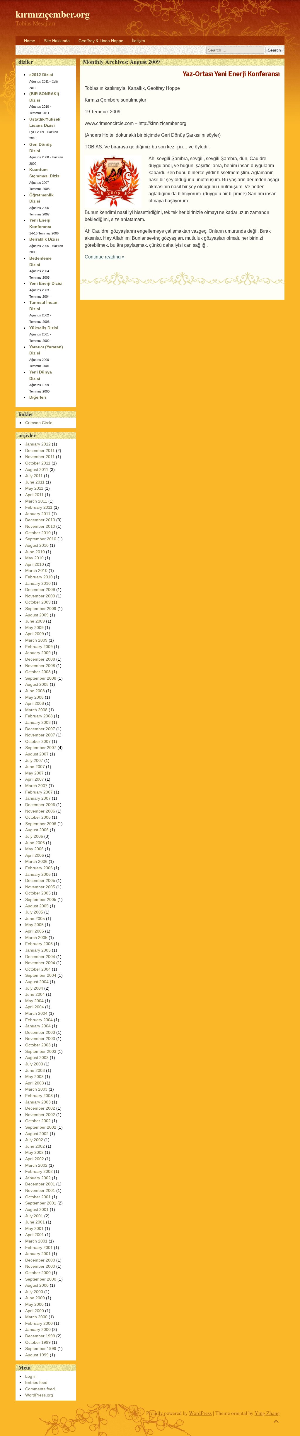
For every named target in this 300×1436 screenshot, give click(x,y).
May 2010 (34, 558)
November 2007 (40, 735)
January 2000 (38, 1329)
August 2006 (37, 829)
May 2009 (34, 627)
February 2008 (39, 716)
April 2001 (34, 1234)
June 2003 (35, 1070)
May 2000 (34, 1304)
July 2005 (34, 912)
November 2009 (40, 596)
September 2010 (40, 539)
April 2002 (34, 1158)
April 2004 (34, 1007)
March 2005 (36, 937)
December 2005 (40, 880)
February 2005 (39, 943)
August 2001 (37, 1209)
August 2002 (37, 1133)
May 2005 (34, 924)
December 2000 (40, 1260)
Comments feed (40, 1389)
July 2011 (34, 475)
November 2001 (40, 1190)
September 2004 (40, 975)
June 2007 (35, 766)
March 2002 (36, 1165)
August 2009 (37, 615)
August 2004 (37, 981)
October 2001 (38, 1197)
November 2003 (40, 1038)
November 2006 (40, 811)
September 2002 (40, 1127)
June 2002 (35, 1146)
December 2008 (40, 659)
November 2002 (40, 1114)
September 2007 (40, 747)
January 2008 (38, 722)
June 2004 (35, 994)
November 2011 (40, 456)
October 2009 (38, 602)
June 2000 (35, 1298)
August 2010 (37, 545)
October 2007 (38, 741)
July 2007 (34, 760)
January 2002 (38, 1177)
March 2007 (36, 785)
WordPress (200, 1412)
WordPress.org (39, 1395)
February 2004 (39, 1019)
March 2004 (36, 1013)
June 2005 (35, 918)
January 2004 (38, 1026)
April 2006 (34, 855)
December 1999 (40, 1336)
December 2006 (40, 804)
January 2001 (38, 1253)
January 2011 (37, 513)
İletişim (138, 40)
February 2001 (39, 1247)
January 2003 (38, 1102)
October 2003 (38, 1045)
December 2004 (40, 956)
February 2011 (38, 507)
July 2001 (34, 1216)
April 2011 (34, 494)
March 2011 (36, 501)
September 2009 (40, 608)
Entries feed (36, 1382)
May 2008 (34, 697)
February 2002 (39, 1171)
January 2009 (38, 652)
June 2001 (35, 1222)
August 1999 (37, 1355)
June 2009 (35, 621)
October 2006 (38, 817)
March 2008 (36, 709)
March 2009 (36, 640)
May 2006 (34, 848)
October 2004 (38, 969)
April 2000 (34, 1310)
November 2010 (40, 526)
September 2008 (40, 678)
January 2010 (38, 583)
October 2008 (38, 671)
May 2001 (34, 1228)
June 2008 (35, 690)
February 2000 (39, 1323)
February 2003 (39, 1095)
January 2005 (38, 950)
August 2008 (37, 684)
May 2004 (34, 1000)
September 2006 (40, 823)
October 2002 (38, 1120)
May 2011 (34, 488)
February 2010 (39, 577)
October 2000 (38, 1272)
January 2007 (38, 798)
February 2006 (39, 868)
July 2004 (34, 988)
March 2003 (36, 1089)
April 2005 (34, 931)
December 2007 (40, 728)
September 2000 (40, 1279)
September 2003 (40, 1051)
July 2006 (34, 836)
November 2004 (40, 962)
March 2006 (36, 861)
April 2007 (34, 779)
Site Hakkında (57, 40)
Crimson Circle (38, 422)
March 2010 (36, 570)
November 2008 (40, 665)
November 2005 (40, 887)
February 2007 (39, 792)
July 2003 (34, 1064)
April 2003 (34, 1083)
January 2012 (38, 444)
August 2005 (37, 906)
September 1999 (40, 1348)
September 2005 (40, 899)
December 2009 (40, 589)
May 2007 (34, 773)
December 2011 (40, 450)
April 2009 (34, 633)
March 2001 (36, 1241)
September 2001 (40, 1203)
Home (29, 40)
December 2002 (40, 1108)
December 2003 (40, 1032)
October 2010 (38, 532)
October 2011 (37, 463)
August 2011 (36, 469)
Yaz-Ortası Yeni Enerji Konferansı (231, 73)
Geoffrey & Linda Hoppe (101, 40)
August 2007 (37, 754)
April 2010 (34, 564)
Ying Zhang (267, 1412)
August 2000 (37, 1285)
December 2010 (40, 519)
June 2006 (35, 842)
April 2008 (34, 703)
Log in (31, 1376)
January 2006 (38, 874)
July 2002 (34, 1139)
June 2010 (35, 551)
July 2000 (34, 1291)
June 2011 (35, 482)
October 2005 (38, 893)
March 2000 (36, 1317)
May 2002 (34, 1152)
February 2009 (39, 646)
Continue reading (105, 256)
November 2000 (40, 1266)
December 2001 (40, 1184)
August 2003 (37, 1057)
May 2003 (34, 1076)
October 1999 (38, 1342)
